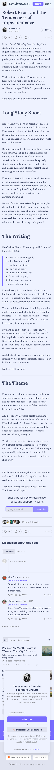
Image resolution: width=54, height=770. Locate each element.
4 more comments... (11, 626)
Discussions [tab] (23, 640)
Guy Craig (13, 577)
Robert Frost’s (9, 44)
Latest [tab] (13, 640)
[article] (27, 656)
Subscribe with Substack (29, 729)
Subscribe (38, 4)
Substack (13, 764)
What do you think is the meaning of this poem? (19, 656)
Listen (48, 30)
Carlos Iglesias (15, 600)
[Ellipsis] (50, 577)
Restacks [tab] (20, 551)
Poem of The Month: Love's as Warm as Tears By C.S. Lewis (19, 649)
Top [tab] (5, 640)
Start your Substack (19, 757)
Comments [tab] (9, 551)
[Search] (49, 640)
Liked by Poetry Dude (19, 580)
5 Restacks (34, 522)
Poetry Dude (14, 28)
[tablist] (14, 551)
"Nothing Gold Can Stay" (29, 44)
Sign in (48, 4)
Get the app (40, 757)
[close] (46, 674)
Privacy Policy (31, 741)
